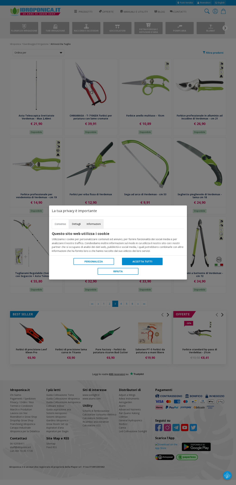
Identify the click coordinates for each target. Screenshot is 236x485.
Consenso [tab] (60, 224)
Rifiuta (118, 271)
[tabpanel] (118, 242)
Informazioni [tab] (94, 224)
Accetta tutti (142, 261)
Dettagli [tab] (76, 224)
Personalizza (93, 261)
